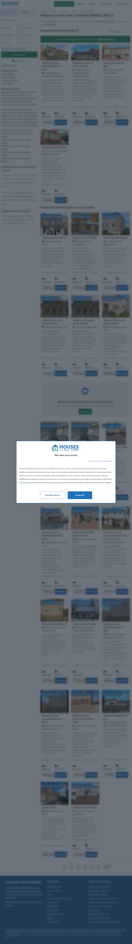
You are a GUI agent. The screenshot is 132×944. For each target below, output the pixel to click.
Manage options (52, 495)
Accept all (79, 495)
